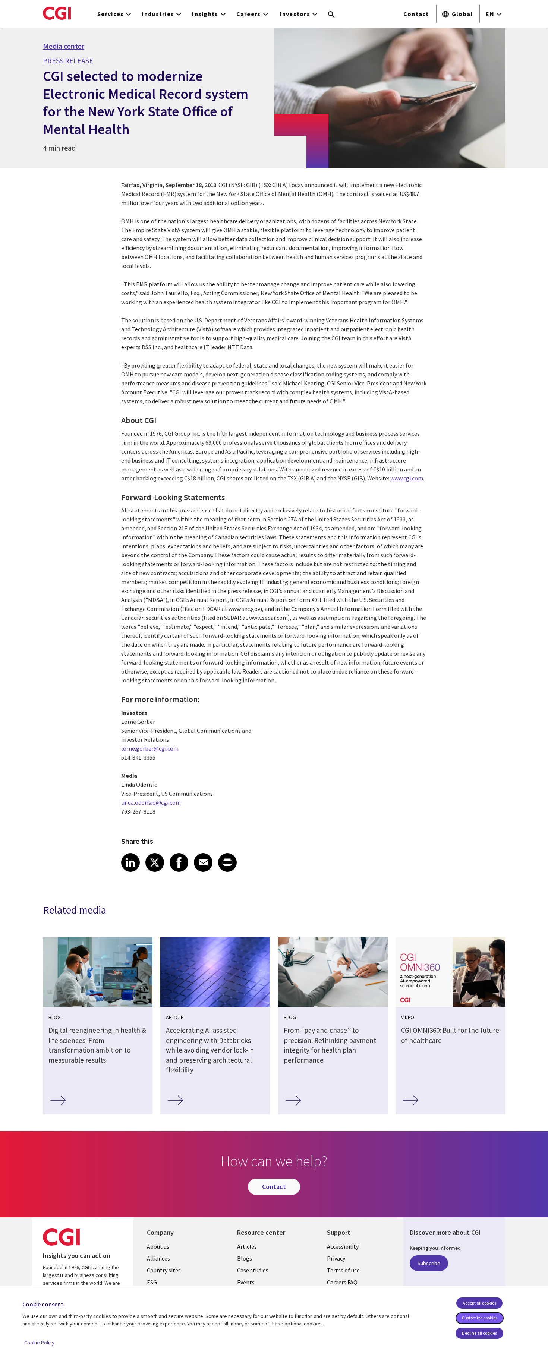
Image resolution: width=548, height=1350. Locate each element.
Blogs (244, 1258)
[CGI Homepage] (57, 13)
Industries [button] (158, 14)
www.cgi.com (406, 478)
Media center (63, 46)
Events (246, 1282)
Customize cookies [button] (479, 1318)
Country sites (164, 1270)
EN (490, 14)
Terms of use (343, 1270)
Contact (416, 14)
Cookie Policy (39, 1342)
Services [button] (110, 14)
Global (462, 14)
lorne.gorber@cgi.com (150, 748)
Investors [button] (295, 14)
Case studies (252, 1270)
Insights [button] (205, 14)
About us (158, 1246)
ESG (152, 1282)
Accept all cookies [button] (479, 1303)
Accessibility (343, 1246)
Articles (247, 1246)
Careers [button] (248, 14)
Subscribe (429, 1263)
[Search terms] (331, 15)
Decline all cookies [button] (479, 1333)
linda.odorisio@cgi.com (151, 802)
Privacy (336, 1258)
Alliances (158, 1258)
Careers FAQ (342, 1282)
